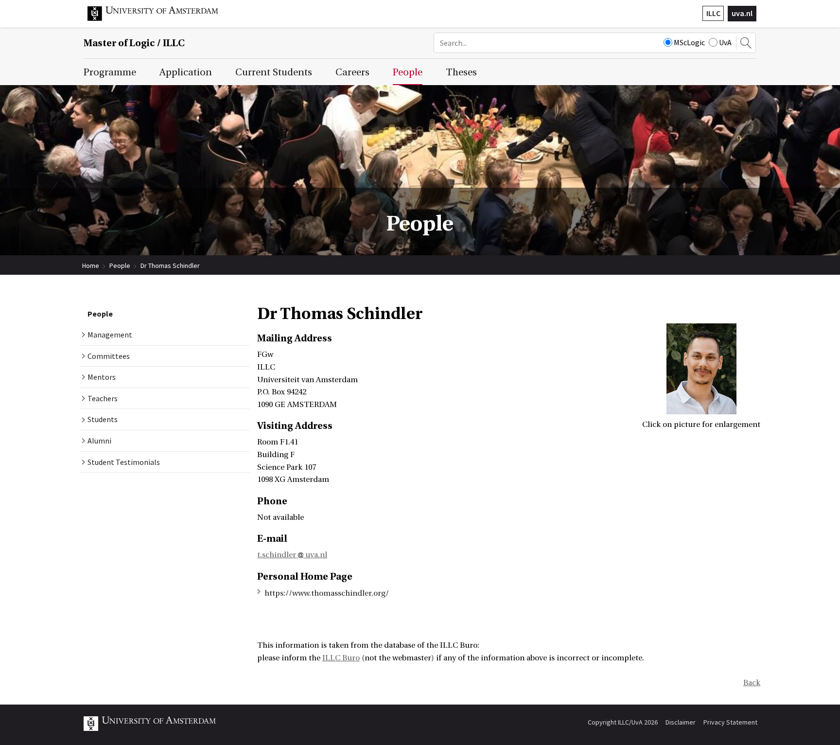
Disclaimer (680, 722)
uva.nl (742, 13)
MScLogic (689, 42)
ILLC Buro (341, 658)
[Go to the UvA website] (160, 18)
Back (751, 682)
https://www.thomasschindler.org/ (326, 593)
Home (90, 265)
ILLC (713, 13)
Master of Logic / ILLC (134, 43)
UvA (725, 42)
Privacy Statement (730, 722)
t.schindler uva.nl (292, 554)
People (119, 265)
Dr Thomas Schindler (170, 265)
